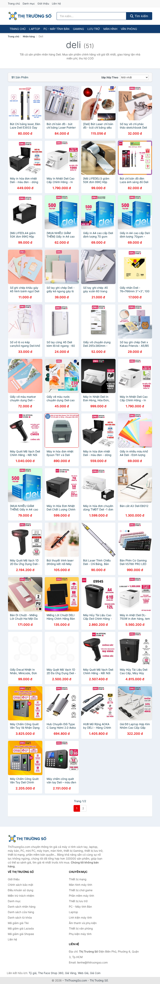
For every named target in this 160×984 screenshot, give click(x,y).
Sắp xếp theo (109, 77)
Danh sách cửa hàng (21, 912)
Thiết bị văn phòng (81, 928)
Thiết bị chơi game (80, 890)
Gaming (78, 28)
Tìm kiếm (141, 16)
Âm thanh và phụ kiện (83, 923)
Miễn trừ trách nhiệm (21, 895)
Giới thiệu (43, 3)
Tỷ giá (32, 973)
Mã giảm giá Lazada (21, 928)
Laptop (34, 28)
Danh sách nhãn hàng (22, 906)
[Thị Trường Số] (27, 838)
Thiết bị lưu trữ (78, 901)
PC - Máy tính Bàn (56, 28)
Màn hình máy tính (80, 884)
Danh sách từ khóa (20, 917)
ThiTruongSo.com (76, 980)
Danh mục (29, 3)
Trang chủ (14, 3)
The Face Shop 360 (50, 973)
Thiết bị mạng (77, 879)
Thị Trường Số (99, 980)
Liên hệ (56, 3)
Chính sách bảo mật (20, 884)
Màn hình (110, 28)
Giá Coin (95, 973)
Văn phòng (129, 28)
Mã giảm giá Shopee (21, 934)
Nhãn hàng (29, 36)
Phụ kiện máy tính (80, 934)
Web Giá (83, 973)
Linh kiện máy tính (80, 917)
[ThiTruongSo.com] (30, 16)
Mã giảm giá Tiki (18, 923)
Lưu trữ (93, 28)
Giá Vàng (70, 973)
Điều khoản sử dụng (20, 890)
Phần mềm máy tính (81, 895)
